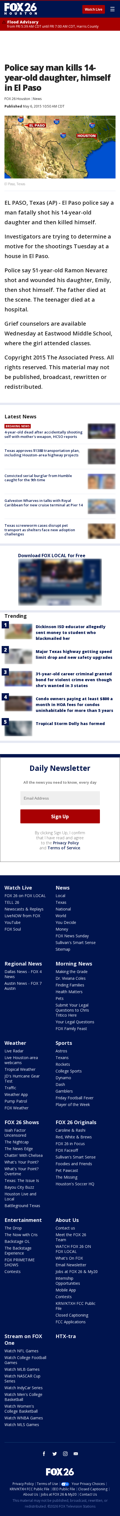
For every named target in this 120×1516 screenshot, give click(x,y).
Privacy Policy (66, 842)
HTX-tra (66, 1336)
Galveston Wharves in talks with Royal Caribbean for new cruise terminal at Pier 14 (43, 502)
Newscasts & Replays (24, 909)
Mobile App (66, 1290)
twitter (54, 1453)
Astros (61, 1050)
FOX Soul (12, 929)
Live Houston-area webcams (21, 1060)
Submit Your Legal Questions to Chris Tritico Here (72, 1010)
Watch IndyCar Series (23, 1387)
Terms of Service (63, 847)
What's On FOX (69, 1258)
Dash (60, 1084)
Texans (62, 1057)
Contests (12, 1271)
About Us (67, 1220)
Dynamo (63, 1077)
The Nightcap (16, 1142)
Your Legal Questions (75, 1021)
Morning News (74, 963)
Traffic (10, 1087)
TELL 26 (11, 902)
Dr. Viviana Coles (71, 978)
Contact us (65, 1228)
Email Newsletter (71, 1264)
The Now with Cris (21, 1234)
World (61, 915)
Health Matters (69, 991)
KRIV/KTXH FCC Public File (75, 1306)
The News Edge (18, 1148)
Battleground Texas (22, 1205)
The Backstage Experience (18, 1250)
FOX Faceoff (67, 1150)
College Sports (69, 1071)
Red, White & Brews (74, 1137)
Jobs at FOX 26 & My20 (77, 1271)
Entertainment (23, 1220)
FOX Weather (16, 1107)
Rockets (63, 1064)
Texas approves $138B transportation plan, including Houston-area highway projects (42, 452)
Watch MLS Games (21, 1424)
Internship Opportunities (68, 1281)
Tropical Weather (19, 1069)
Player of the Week (73, 1104)
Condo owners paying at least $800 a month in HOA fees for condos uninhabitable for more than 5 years (74, 704)
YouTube (12, 922)
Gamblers (64, 1091)
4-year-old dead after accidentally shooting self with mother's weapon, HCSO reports (43, 434)
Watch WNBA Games (23, 1417)
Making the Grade (72, 971)
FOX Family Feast (71, 1028)
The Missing (66, 1177)
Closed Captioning (72, 1315)
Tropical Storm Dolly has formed (70, 723)
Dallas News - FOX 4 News (23, 974)
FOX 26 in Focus (70, 1143)
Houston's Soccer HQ (75, 1183)
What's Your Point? (21, 1162)
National (63, 909)
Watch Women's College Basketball (21, 1408)
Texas (61, 902)
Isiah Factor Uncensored (15, 1133)
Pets (60, 998)
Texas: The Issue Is (21, 1180)
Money (62, 929)
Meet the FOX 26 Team (71, 1237)
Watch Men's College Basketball (23, 1397)
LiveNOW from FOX (22, 915)
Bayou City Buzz (19, 1187)
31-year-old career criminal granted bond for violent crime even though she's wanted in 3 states (74, 679)
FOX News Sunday (72, 935)
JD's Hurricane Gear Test (22, 1078)
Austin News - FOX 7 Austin (23, 986)
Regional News (23, 963)
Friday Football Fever (74, 1097)
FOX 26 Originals (76, 1122)
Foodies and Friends (74, 1163)
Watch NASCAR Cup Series (22, 1378)
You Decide (66, 922)
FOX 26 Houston (17, 98)
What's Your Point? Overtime (21, 1171)
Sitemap (63, 949)
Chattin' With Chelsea (23, 1155)
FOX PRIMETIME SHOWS (19, 1262)
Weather (15, 1043)
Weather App (16, 1094)
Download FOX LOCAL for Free (51, 555)
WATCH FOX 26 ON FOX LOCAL (73, 1249)
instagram (65, 1453)
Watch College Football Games (25, 1360)
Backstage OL (17, 1241)
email (75, 1453)
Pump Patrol (15, 1101)
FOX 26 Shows (21, 1122)
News (37, 98)
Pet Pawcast (67, 1170)
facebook (44, 1453)
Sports (64, 1043)
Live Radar (13, 1050)
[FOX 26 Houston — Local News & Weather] (20, 9)
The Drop (13, 1228)
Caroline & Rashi (70, 1130)
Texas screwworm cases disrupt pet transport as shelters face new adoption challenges (39, 530)
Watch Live (93, 9)
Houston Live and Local (20, 1196)
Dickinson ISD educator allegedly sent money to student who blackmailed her (70, 632)
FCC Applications (71, 1321)
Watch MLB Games (22, 1369)
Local (60, 895)
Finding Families (70, 985)
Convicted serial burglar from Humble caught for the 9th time (38, 478)
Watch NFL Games (21, 1350)
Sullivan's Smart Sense (76, 942)
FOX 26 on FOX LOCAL (25, 895)
